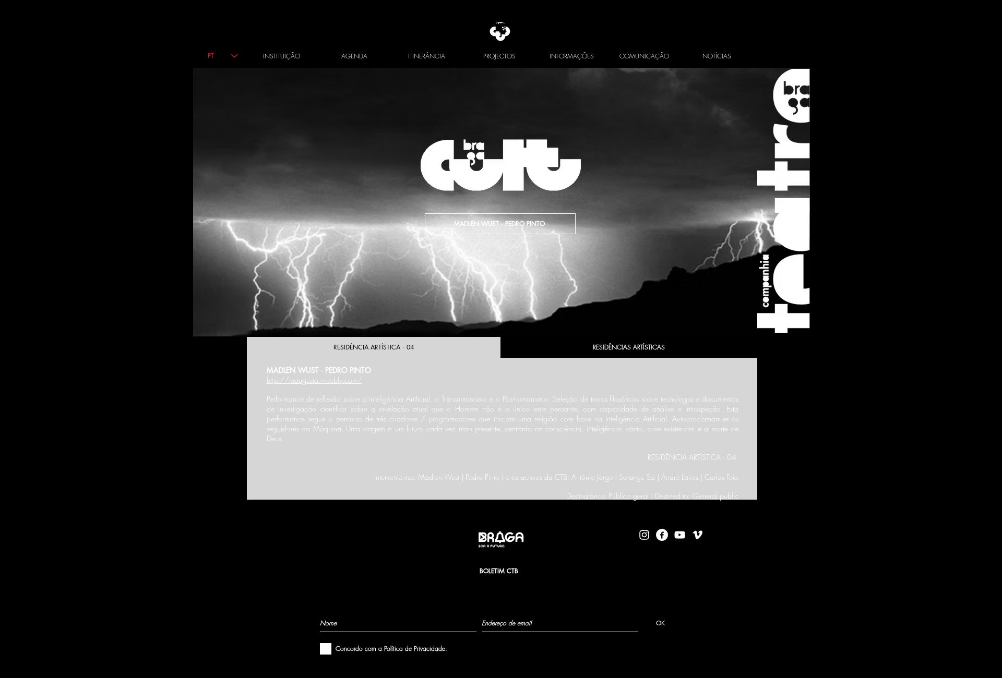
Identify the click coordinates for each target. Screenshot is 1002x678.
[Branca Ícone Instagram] (644, 534)
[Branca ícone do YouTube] (679, 534)
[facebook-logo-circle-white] (662, 534)
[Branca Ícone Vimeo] (697, 534)
